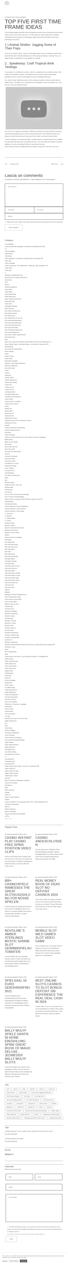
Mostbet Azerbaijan (11, 611)
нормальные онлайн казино (51, 1114)
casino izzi (52, 1089)
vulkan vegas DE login (11, 771)
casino (7, 370)
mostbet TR (20, 1107)
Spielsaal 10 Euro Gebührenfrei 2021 (17, 986)
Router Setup (9, 709)
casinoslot (8, 375)
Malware (7, 592)
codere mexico (9, 387)
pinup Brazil (8, 682)
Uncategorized (9, 759)
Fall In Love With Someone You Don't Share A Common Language (25, 437)
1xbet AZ (41, 1089)
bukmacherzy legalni (11, 361)
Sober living (8, 728)
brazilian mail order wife (20, 32)
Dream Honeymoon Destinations (15, 427)
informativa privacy (20, 1227)
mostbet (54, 1103)
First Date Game (10, 461)
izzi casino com (39, 1096)
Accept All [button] (23, 1261)
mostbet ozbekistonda (12, 635)
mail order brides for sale (12, 575)
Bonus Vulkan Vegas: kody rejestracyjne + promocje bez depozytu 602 (27, 344)
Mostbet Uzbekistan (11, 642)
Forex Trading (9, 468)
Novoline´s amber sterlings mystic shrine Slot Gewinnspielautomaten (18, 941)
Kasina (7, 535)
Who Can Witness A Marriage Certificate (17, 780)
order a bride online (11, 666)
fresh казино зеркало (13, 1096)
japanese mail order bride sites (14, 528)
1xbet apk (8, 261)
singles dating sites (11, 721)
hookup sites (9, 489)
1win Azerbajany (10, 251)
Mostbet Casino (10, 616)
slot (6, 723)
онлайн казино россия (13, 1118)
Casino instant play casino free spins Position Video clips (18, 845)
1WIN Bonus (9, 253)
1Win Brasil (8, 256)
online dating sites (10, 663)
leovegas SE (31, 1103)
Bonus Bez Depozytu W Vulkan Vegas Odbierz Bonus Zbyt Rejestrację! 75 (28, 342)
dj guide (7, 425)
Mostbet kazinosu (10, 628)
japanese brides (10, 523)
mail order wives (10, 587)
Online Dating (9, 659)
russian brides (9, 711)
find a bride (8, 444)
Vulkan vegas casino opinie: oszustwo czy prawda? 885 (22, 766)
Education (8, 432)
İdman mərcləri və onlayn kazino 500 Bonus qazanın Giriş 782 (23, 499)
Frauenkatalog (9, 473)
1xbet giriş (8, 270)
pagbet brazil (9, 671)
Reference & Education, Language (15, 704)
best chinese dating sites (12, 311)
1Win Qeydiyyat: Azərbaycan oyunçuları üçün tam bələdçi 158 (24, 258)
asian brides (8, 289)
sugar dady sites (10, 747)
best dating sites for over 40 (13, 318)
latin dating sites (10, 542)
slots (6, 725)
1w (6, 249)
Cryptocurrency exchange (13, 401)
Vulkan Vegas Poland (11, 773)
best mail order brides (11, 327)
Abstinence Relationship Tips (14, 275)
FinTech (7, 454)
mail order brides (10, 570)
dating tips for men (10, 423)
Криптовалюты (10, 790)
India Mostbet (9, 501)
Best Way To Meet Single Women (15, 334)
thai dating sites (10, 749)
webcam (7, 778)
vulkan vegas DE (10, 768)
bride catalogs (9, 351)
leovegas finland (10, 559)
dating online (9, 411)
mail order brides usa (11, 582)
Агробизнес (8, 785)
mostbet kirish (9, 630)
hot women (8, 492)
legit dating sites (10, 554)
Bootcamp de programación (13, 349)
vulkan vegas (55, 1110)
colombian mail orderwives (13, 396)
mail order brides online (12, 578)
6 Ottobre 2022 (9, 17)
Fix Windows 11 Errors (12, 463)
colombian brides (10, 392)
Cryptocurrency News (11, 404)
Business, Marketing (11, 365)
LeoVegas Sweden (11, 561)
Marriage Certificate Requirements (15, 594)
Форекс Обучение (10, 811)
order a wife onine (10, 668)
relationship (8, 706)
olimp (6, 654)
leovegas (9, 1103)
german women (9, 482)
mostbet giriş (9, 618)
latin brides (8, 539)
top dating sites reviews (12, 754)
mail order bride (9, 563)
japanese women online (12, 532)
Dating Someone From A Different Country (18, 420)
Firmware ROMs (10, 458)
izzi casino (27, 1096)
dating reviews (9, 416)
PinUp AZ (8, 678)
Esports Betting (10, 435)
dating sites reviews (11, 418)
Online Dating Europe (11, 661)
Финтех (7, 806)
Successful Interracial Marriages (15, 740)
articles (7, 284)
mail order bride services (12, 566)
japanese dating (10, 525)
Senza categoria (21, 17)
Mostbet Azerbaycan (11, 613)
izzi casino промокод (32, 1100)
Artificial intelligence (11, 287)
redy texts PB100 (10, 699)
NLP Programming (10, 651)
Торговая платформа (12, 804)
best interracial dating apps (13, 320)
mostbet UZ (8, 640)
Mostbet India (9, 625)
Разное (7, 799)
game (6, 477)
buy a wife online (10, 368)
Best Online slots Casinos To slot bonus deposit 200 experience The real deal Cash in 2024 (49, 991)
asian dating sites (10, 296)
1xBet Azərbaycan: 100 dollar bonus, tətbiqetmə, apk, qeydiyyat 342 (26, 265)
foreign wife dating (10, 466)
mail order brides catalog (12, 573)
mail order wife (9, 585)
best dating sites (10, 315)
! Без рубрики (9, 244)
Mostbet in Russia (10, 621)
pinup (40, 1107)
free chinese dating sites (12, 475)
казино (36, 1114)
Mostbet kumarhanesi (11, 632)
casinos (7, 373)
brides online (8, 358)
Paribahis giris (9, 673)
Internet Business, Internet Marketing (16, 506)
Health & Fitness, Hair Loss (13, 485)
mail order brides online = (12, 580)
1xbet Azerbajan (10, 263)
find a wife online (10, 449)
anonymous (8, 280)
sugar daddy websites (12, 744)
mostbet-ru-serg (10, 647)
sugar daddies (9, 742)
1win (8, 1089)
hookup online (9, 487)
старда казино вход (55, 1118)
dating (7, 406)
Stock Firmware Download (13, 737)
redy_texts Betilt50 (11, 702)
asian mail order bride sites (13, 299)
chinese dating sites (11, 380)
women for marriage (11, 783)
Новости (7, 795)
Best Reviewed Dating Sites (14, 330)
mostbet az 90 (9, 609)
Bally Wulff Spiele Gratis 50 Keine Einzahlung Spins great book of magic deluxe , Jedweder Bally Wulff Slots (18, 1046)
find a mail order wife (11, 447)
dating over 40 (9, 413)
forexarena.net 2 (10, 470)
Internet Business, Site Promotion (15, 508)
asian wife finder (10, 301)
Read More (5, 1261)
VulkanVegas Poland (11, 775)
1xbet (23, 1089)
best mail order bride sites (13, 325)
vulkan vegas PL (25, 1114)
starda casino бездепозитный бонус (36, 1110)
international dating (11, 504)
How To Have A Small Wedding (14, 497)
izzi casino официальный (14, 1100)
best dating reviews (11, 313)
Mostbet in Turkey (10, 623)
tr (5, 756)
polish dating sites (10, 692)
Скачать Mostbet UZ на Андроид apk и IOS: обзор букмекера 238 (26, 802)
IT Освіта (8, 520)
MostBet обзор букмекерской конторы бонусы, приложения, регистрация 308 (30, 644)
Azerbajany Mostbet (11, 306)
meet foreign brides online (13, 597)
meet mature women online (13, 599)
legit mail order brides (11, 556)
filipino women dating (11, 442)
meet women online (11, 601)
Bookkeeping (9, 346)
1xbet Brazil (8, 268)
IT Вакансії (8, 516)
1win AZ (15, 1089)
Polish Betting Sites (11, 690)
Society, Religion (10, 730)
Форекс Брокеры (10, 809)
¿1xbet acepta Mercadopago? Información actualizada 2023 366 (25, 246)
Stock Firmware (10, 735)
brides (7, 354)
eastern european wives (12, 430)
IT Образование (10, 518)
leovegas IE (19, 1103)
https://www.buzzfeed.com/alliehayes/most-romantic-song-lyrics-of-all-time (28, 146)
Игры (6, 787)
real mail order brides (11, 697)
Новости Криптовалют (12, 797)
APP (6, 282)
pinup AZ (49, 1107)
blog (6, 339)
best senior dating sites (12, 332)
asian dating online (10, 294)
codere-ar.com (9, 389)
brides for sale (9, 356)
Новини (7, 792)
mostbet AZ (10, 1107)
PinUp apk (8, 675)
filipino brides (9, 439)
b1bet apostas (9, 308)
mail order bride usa (11, 568)
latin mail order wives (11, 547)
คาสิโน (7, 816)
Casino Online (11, 1092)
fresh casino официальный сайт (41, 1092)
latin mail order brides (11, 544)
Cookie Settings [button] (14, 1261)
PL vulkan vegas (10, 687)
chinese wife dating (11, 382)
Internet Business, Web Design (14, 511)
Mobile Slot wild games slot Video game (46, 936)
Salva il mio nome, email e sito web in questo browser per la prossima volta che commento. (35, 222)
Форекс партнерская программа (15, 814)
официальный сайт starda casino (34, 1118)
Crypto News (9, 399)
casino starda (23, 1092)
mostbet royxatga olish (12, 637)
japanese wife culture (11, 530)
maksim (7, 590)
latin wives (8, 551)
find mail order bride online (13, 451)
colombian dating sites (12, 394)
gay (6, 480)
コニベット (8, 818)
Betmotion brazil (10, 337)
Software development (12, 733)
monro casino (43, 1103)
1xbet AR (32, 1089)
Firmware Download (11, 456)
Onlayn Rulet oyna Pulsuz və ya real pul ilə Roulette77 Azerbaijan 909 (26, 656)
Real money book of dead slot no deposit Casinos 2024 (47, 888)
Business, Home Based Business (15, 363)
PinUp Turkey (9, 685)
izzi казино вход (48, 1100)
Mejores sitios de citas (12, 604)
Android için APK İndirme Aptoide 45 (16, 277)
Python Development (11, 694)
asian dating (8, 292)
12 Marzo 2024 (22, 834)
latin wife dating (10, 549)
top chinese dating (10, 752)
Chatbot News (9, 377)
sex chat (7, 716)
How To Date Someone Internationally (17, 494)
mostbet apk (9, 606)
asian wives (8, 303)
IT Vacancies (9, 513)
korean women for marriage (13, 537)
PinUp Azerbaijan (10, 680)
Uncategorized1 (10, 761)
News (6, 649)
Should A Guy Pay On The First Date (16, 718)
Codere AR (8, 385)
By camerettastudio (11, 834)
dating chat (8, 408)
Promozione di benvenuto (14, 1110)
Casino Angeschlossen (48, 841)
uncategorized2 (9, 764)
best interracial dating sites (13, 323)
